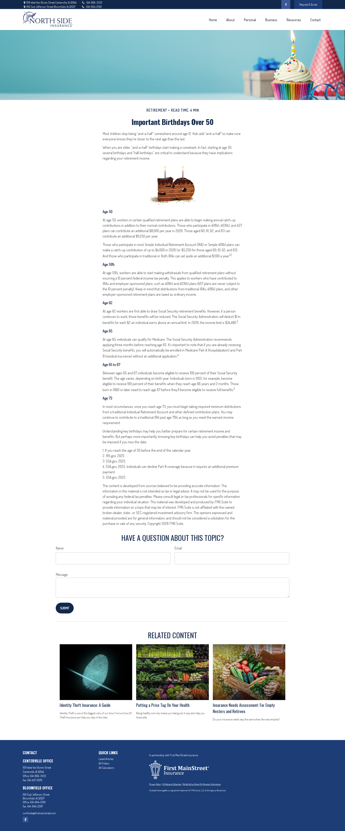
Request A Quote (308, 4)
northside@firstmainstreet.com (39, 813)
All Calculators (106, 767)
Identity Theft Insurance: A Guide (85, 705)
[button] (213, 19)
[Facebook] (285, 4)
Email (178, 548)
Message (62, 574)
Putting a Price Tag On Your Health (162, 705)
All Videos (104, 763)
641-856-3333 (94, 2)
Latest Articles (106, 759)
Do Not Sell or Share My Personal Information (202, 784)
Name (60, 548)
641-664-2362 (94, 6)
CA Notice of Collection (171, 784)
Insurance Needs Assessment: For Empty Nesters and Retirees (244, 708)
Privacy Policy (155, 784)
